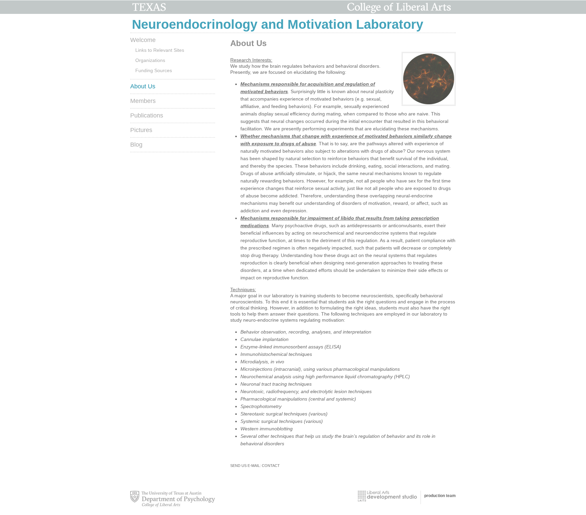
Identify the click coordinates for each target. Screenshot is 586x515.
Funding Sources (153, 70)
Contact (271, 466)
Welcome (143, 40)
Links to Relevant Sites (159, 50)
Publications (146, 115)
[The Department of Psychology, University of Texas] (172, 499)
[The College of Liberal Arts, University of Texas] (387, 496)
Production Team (440, 495)
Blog (136, 144)
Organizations (150, 60)
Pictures (141, 130)
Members (143, 101)
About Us (142, 86)
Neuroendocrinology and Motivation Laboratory (277, 24)
